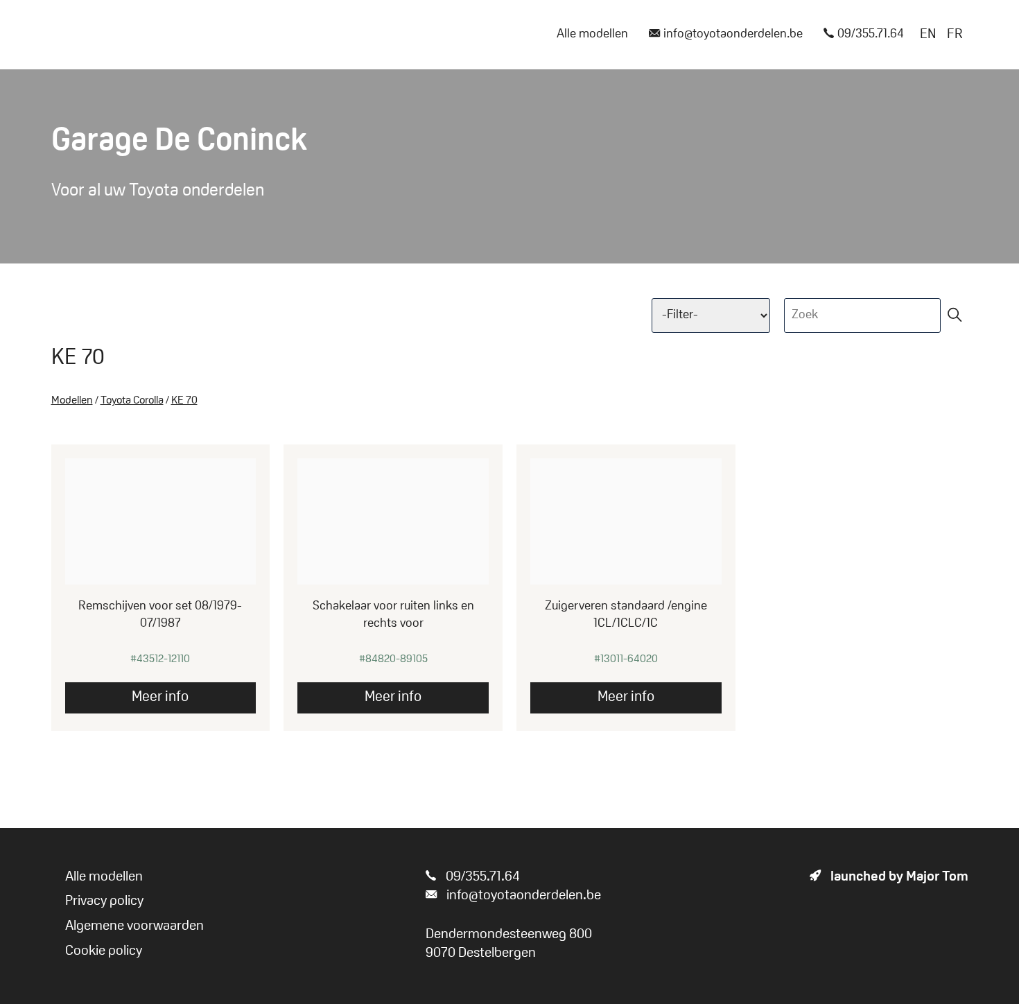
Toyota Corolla (132, 400)
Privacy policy (104, 901)
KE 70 (184, 400)
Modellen (72, 400)
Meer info (160, 697)
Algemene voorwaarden (134, 926)
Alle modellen (592, 34)
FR (955, 35)
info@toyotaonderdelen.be (733, 34)
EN (928, 35)
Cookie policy (103, 951)
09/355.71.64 (870, 34)
